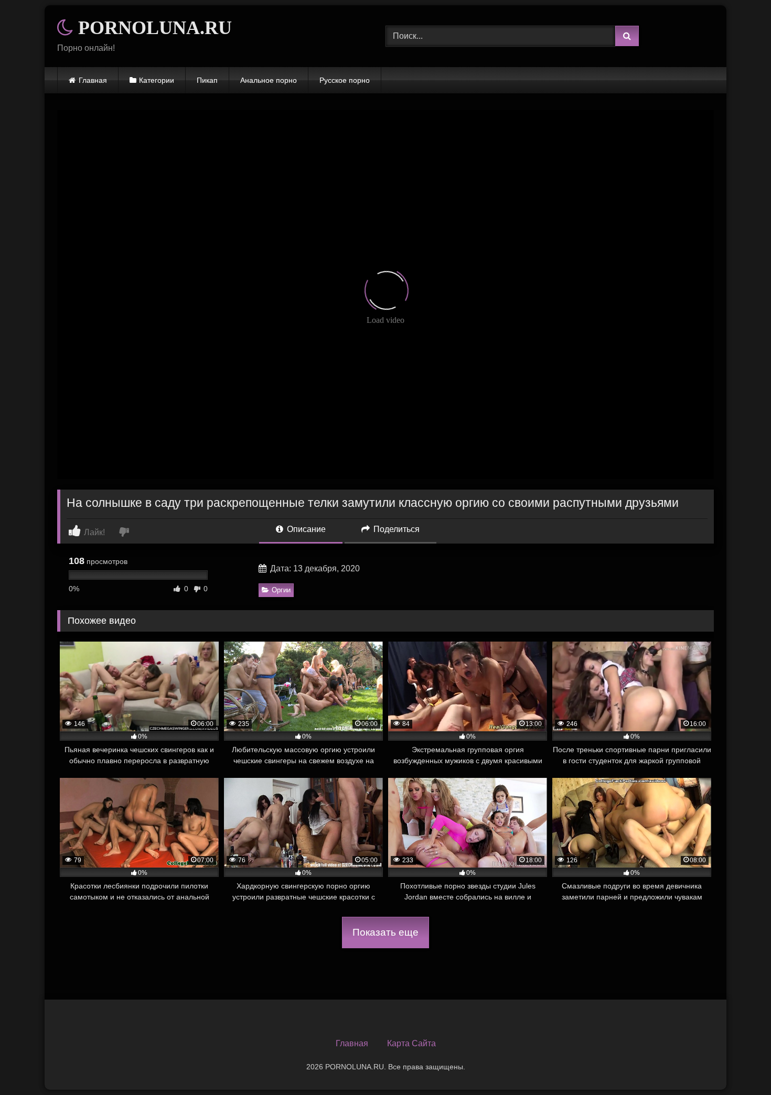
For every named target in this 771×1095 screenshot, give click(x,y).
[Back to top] (738, 1064)
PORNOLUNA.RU (152, 27)
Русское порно (344, 80)
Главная (93, 80)
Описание (305, 529)
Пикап (207, 80)
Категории (156, 80)
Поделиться (395, 529)
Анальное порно (268, 80)
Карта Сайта (411, 1043)
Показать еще (385, 932)
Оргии (281, 590)
